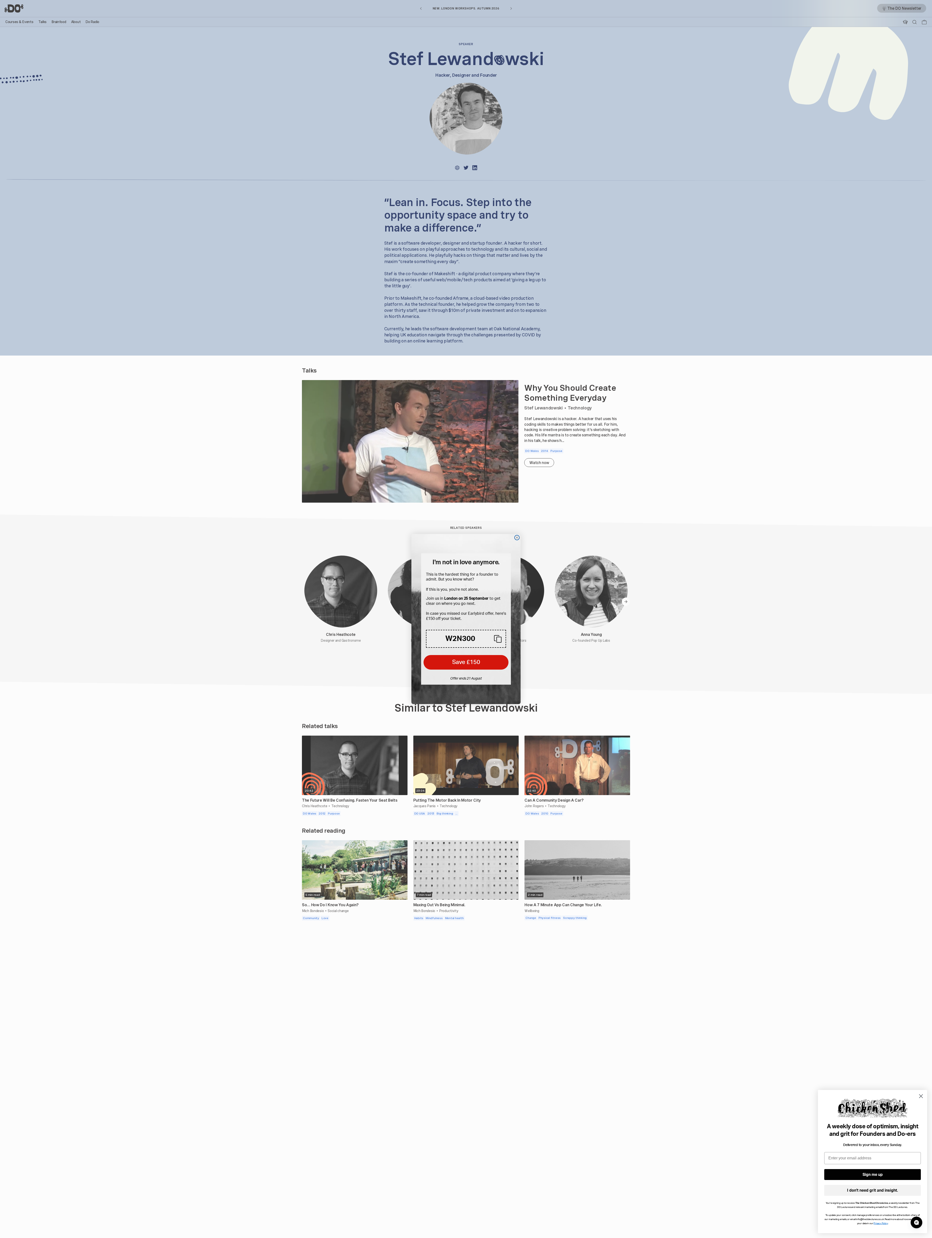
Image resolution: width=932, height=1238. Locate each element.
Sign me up (873, 1175)
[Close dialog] (517, 537)
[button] (466, 639)
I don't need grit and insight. (872, 1190)
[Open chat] (916, 1222)
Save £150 (466, 662)
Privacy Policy (881, 1223)
